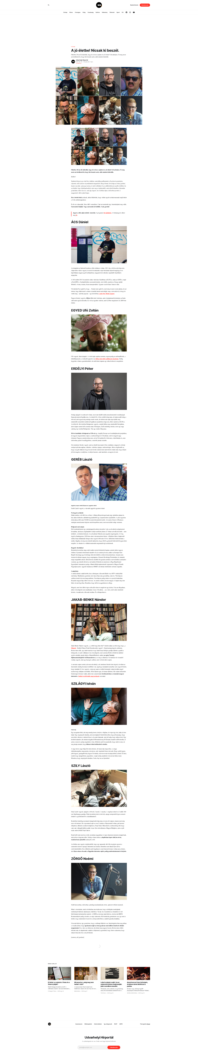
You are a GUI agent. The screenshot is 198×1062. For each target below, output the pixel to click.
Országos (77, 12)
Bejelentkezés (134, 5)
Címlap (65, 12)
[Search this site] (48, 5)
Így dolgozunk (108, 1024)
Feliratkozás (144, 5)
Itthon (71, 12)
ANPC (121, 1024)
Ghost (148, 1024)
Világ (84, 12)
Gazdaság (91, 12)
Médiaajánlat (88, 1024)
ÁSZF (115, 1024)
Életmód (112, 12)
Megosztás (79, 63)
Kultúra (98, 12)
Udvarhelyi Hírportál (82, 60)
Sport (118, 12)
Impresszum (78, 1024)
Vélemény (105, 12)
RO (123, 12)
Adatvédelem (98, 1024)
